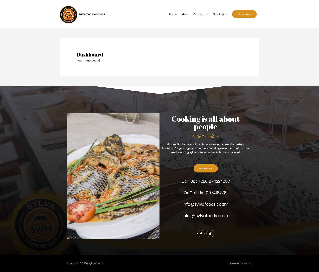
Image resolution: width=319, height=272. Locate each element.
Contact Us (200, 14)
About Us (218, 14)
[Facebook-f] (201, 233)
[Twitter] (210, 233)
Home (173, 14)
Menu (185, 14)
